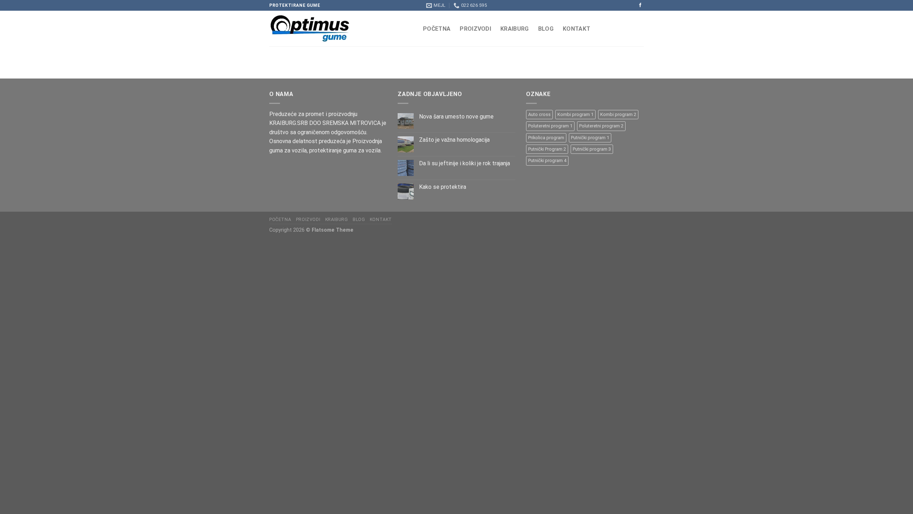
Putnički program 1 (590, 137)
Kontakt (576, 28)
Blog (546, 28)
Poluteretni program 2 (601, 125)
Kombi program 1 (575, 114)
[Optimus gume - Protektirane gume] (340, 28)
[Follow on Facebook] (640, 5)
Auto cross (539, 114)
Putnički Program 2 (547, 149)
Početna (436, 28)
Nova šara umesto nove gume (456, 116)
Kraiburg (514, 28)
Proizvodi (475, 28)
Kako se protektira (442, 186)
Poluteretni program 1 (550, 125)
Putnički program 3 (592, 149)
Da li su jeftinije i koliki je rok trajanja (464, 163)
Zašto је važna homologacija (454, 139)
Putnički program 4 (547, 160)
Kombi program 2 (618, 114)
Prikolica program (546, 137)
